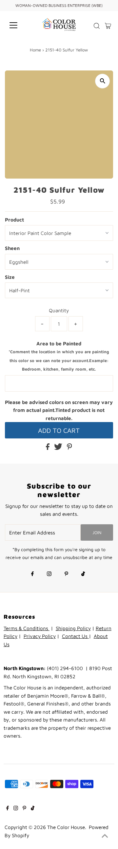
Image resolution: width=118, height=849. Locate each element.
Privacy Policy (40, 636)
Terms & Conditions (26, 628)
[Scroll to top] (104, 835)
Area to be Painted (59, 356)
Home (35, 49)
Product (14, 219)
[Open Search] (97, 26)
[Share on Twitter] (59, 448)
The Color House (66, 827)
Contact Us (75, 636)
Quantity (59, 310)
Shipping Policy (73, 628)
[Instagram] (49, 574)
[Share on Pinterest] (69, 448)
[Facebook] (32, 574)
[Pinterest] (66, 574)
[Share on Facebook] (48, 448)
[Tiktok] (83, 574)
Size (10, 277)
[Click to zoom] (102, 81)
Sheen (12, 248)
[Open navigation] (17, 25)
